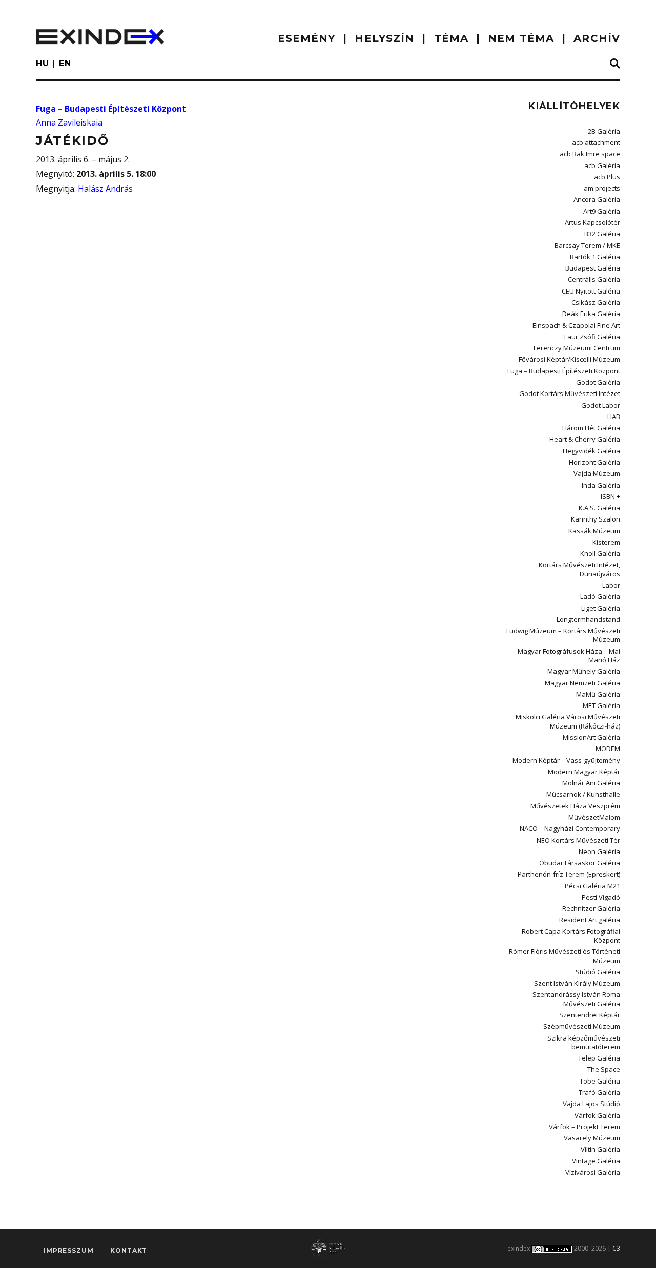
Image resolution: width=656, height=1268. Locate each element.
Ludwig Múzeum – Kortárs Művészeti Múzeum (563, 635)
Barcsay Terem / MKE (587, 245)
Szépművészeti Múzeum (581, 1026)
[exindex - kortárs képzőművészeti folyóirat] (100, 36)
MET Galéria (601, 705)
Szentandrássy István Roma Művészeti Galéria (576, 999)
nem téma (521, 38)
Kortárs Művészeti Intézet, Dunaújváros (579, 569)
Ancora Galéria (596, 199)
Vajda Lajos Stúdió (591, 1103)
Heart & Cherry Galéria (584, 439)
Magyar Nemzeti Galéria (582, 683)
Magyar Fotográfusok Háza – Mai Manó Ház (569, 655)
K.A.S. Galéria (599, 507)
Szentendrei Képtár (589, 1015)
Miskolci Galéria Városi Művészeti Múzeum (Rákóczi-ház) (568, 721)
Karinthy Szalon (595, 519)
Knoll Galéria (600, 553)
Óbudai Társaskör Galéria (579, 862)
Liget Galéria (600, 608)
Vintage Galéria (596, 1161)
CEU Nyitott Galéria (591, 291)
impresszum (68, 1250)
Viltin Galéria (600, 1149)
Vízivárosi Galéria (592, 1172)
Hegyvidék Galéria (591, 450)
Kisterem (606, 542)
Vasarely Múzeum (592, 1137)
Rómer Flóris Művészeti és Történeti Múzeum (564, 956)
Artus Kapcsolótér (592, 222)
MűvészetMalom (594, 817)
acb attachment (596, 142)
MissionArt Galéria (591, 737)
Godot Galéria (598, 382)
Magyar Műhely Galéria (583, 671)
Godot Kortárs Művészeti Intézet (569, 393)
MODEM (608, 748)
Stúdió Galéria (598, 971)
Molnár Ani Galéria (591, 782)
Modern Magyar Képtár (584, 771)
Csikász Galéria (595, 302)
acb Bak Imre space (590, 153)
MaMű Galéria (598, 694)
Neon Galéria (599, 851)
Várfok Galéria (597, 1115)
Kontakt (128, 1250)
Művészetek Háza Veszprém (575, 805)
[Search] (615, 64)
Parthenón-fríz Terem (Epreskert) (569, 874)
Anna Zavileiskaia (69, 122)
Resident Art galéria (589, 919)
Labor (611, 585)
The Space (603, 1069)
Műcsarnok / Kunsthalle (583, 794)
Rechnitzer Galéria (591, 908)
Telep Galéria (599, 1058)
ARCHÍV (596, 38)
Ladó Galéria (600, 596)
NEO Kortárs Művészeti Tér (578, 840)
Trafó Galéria (599, 1092)
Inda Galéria (601, 485)
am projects (602, 188)
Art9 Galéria (601, 211)
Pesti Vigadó (601, 897)
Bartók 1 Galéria (595, 256)
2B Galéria (604, 131)
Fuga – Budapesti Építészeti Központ (111, 108)
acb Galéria (602, 165)
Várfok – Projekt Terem (584, 1126)
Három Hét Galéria (591, 427)
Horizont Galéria (594, 462)
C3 (616, 1248)
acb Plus (607, 176)
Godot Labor (600, 405)
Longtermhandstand (588, 619)
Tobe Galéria (600, 1081)
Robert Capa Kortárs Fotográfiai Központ (571, 936)
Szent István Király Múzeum (577, 983)
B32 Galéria (602, 233)
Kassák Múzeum (594, 530)
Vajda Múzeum (596, 473)
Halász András (105, 188)
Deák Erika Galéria (591, 313)
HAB (613, 416)
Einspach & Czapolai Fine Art (576, 325)
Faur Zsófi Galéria (592, 336)
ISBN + (610, 496)
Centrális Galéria (594, 279)
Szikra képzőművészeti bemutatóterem (583, 1042)
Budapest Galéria (592, 268)
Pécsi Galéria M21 (592, 885)
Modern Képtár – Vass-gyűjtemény (566, 760)
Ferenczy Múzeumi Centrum (577, 347)
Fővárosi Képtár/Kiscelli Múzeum (569, 359)
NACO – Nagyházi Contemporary (570, 828)
